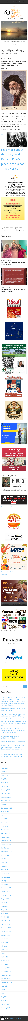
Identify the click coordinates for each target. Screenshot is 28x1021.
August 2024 (5, 855)
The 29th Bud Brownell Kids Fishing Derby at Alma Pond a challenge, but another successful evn (13, 730)
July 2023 (4, 902)
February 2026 (5, 790)
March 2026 (5, 786)
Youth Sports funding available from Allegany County (13, 709)
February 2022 (5, 964)
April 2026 (4, 782)
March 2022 (5, 960)
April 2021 (4, 1000)
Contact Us (15, 1)
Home (5, 1)
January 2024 (5, 881)
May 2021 (4, 997)
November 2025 (6, 801)
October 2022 (5, 935)
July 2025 (4, 815)
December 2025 (6, 797)
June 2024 (4, 862)
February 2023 (5, 921)
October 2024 (5, 848)
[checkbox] (3, 1018)
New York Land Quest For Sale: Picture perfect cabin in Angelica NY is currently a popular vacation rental (13, 716)
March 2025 (5, 830)
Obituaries (9, 1)
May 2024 (4, 866)
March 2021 (5, 1004)
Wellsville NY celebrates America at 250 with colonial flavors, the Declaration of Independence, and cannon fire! (12, 748)
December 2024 (6, 841)
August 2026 (5, 768)
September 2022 (6, 939)
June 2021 (4, 993)
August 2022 (5, 942)
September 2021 (6, 982)
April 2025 (4, 826)
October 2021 (5, 979)
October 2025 (5, 804)
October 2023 (5, 891)
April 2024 (4, 870)
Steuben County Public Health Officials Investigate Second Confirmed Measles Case (14, 723)
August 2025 (5, 812)
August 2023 (5, 899)
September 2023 (6, 895)
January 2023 (5, 924)
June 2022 (4, 950)
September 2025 (6, 808)
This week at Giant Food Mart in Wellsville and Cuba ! (11, 737)
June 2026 (4, 775)
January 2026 (5, 793)
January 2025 (5, 837)
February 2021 (5, 1008)
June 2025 (4, 819)
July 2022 (4, 946)
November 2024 (6, 844)
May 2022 (4, 953)
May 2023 (4, 910)
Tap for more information (9, 507)
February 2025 (5, 833)
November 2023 (6, 888)
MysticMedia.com (15, 1018)
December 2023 (6, 884)
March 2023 (5, 917)
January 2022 (5, 968)
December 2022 (6, 928)
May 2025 (4, 822)
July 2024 (4, 859)
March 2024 (5, 873)
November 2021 (6, 975)
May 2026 (4, 779)
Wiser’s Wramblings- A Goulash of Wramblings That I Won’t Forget (12, 755)
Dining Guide (21, 1)
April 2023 (4, 913)
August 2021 (5, 986)
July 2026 (4, 772)
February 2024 (5, 877)
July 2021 (4, 990)
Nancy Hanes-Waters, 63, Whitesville (13, 742)
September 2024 (6, 852)
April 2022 (4, 957)
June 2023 (4, 906)
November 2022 (6, 931)
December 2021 (6, 971)
